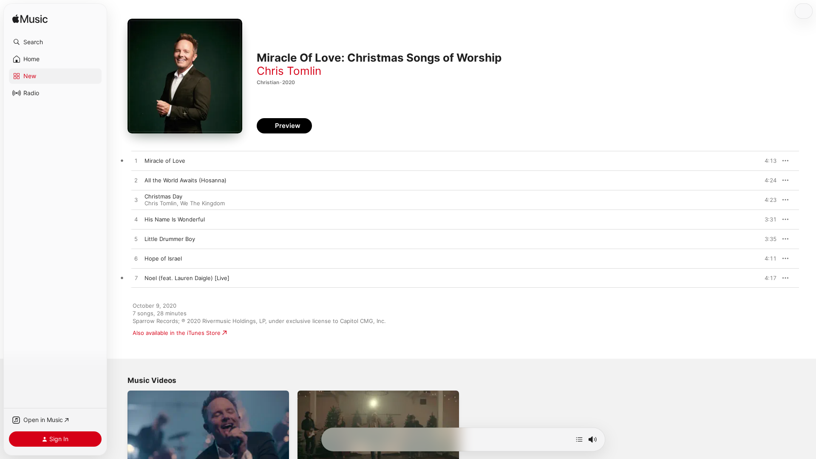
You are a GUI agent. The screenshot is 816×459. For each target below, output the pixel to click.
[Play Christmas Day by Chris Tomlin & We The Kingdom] (136, 200)
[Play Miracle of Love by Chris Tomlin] (136, 161)
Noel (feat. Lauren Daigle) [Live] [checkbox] (187, 278)
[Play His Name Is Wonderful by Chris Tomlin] (136, 220)
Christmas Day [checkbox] (163, 196)
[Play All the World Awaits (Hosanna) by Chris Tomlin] (136, 180)
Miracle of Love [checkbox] (164, 160)
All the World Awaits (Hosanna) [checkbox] (185, 180)
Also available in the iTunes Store (177, 332)
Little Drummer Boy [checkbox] (169, 238)
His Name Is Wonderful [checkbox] (174, 219)
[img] (30, 19)
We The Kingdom (202, 203)
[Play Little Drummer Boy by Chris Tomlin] (136, 239)
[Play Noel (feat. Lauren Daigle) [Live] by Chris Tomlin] (136, 278)
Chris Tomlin (289, 70)
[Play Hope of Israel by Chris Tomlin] (136, 259)
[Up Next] (579, 439)
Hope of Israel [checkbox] (163, 258)
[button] (55, 42)
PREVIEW (767, 160)
